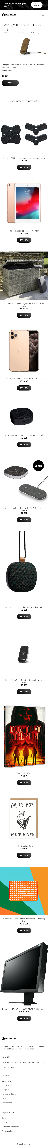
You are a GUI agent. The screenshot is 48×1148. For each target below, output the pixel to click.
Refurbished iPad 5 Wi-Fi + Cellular (24, 231)
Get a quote (36, 5)
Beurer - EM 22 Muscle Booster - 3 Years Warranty (24, 158)
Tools (4, 1098)
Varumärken (27, 65)
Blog (4, 1118)
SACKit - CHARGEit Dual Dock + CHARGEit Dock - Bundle (24, 509)
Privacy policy (7, 1131)
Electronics (16, 65)
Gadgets (5, 1090)
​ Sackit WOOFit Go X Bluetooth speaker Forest (24, 607)
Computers (6, 1081)
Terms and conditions (10, 1127)
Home (4, 33)
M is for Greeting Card (24, 846)
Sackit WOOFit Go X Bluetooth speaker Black (24, 435)
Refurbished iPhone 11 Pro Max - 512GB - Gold (24, 378)
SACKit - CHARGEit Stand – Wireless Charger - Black (24, 681)
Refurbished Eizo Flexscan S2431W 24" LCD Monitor (24, 1009)
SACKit (14, 67)
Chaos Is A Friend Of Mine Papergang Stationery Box (24, 920)
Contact (5, 1122)
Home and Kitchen (9, 1094)
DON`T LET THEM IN (24, 773)
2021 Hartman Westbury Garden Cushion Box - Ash (24, 304)
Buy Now (10, 83)
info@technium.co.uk (10, 1067)
